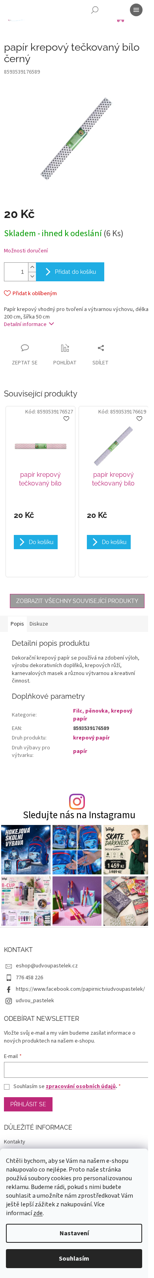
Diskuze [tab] (39, 624)
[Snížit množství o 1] (32, 276)
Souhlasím (74, 1258)
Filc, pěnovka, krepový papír (102, 714)
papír (80, 751)
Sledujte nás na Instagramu (79, 815)
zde (38, 1213)
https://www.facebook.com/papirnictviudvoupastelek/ (80, 989)
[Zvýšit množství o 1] (32, 267)
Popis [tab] (17, 624)
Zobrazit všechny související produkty (77, 601)
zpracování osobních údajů (81, 1086)
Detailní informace (25, 324)
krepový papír (91, 738)
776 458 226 (29, 978)
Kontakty (14, 1142)
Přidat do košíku (75, 272)
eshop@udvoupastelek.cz (47, 966)
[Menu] (136, 10)
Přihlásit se (28, 1104)
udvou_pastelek (35, 1001)
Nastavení (74, 1233)
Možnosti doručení (26, 251)
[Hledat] (95, 10)
